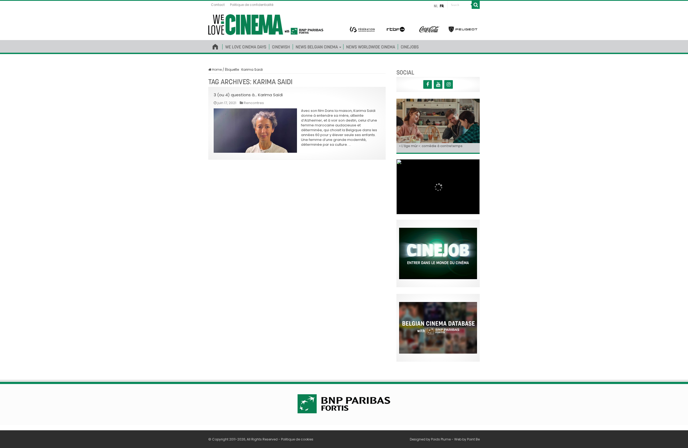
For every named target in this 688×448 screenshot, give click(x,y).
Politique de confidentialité (251, 4)
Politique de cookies (297, 439)
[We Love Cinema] (265, 23)
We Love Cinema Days (245, 46)
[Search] (476, 5)
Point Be (473, 439)
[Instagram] (448, 84)
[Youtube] (438, 84)
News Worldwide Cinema (370, 46)
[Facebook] (427, 84)
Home (216, 69)
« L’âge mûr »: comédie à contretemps (431, 146)
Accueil (215, 45)
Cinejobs (410, 46)
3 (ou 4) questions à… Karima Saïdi (248, 95)
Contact (218, 4)
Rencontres (254, 102)
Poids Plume (441, 439)
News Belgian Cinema (317, 46)
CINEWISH (281, 46)
